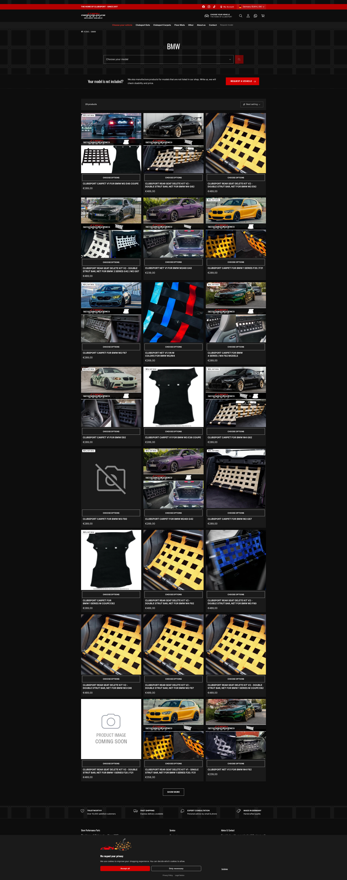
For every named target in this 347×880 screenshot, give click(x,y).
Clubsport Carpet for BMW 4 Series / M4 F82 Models (225, 354)
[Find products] (239, 59)
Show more (173, 792)
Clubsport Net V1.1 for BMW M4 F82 (230, 769)
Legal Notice (179, 875)
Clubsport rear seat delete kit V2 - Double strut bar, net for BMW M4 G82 (169, 185)
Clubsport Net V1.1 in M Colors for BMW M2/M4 (160, 354)
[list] (173, 812)
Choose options (111, 178)
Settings (224, 869)
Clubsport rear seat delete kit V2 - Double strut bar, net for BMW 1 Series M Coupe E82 (236, 686)
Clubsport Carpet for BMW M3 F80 (105, 519)
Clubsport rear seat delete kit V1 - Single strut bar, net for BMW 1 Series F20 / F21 (172, 771)
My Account (228, 7)
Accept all (125, 868)
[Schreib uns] (255, 15)
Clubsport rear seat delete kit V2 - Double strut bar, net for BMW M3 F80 (232, 602)
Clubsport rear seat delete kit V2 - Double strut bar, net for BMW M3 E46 (107, 686)
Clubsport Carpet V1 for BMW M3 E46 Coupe (111, 183)
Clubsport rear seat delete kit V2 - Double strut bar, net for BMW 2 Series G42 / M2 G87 (111, 270)
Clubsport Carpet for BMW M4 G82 (230, 437)
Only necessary (176, 868)
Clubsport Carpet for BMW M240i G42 (169, 519)
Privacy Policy (168, 875)
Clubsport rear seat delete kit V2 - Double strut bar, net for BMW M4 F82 (169, 602)
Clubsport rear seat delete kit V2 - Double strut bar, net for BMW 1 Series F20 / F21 (110, 771)
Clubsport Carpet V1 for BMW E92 (104, 437)
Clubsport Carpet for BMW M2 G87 (230, 519)
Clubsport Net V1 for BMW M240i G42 (168, 268)
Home (86, 32)
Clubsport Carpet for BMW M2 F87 (105, 352)
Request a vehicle (241, 81)
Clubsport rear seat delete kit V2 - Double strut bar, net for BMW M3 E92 (232, 185)
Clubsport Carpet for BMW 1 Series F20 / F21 (235, 268)
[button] (240, 15)
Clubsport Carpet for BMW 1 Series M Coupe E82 (99, 602)
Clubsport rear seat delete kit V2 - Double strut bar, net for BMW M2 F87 (169, 686)
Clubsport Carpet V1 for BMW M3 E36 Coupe (173, 437)
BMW (93, 32)
